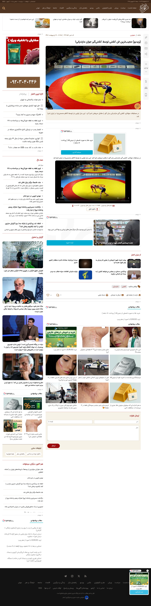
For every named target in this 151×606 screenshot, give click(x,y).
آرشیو (8, 1)
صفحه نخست (132, 8)
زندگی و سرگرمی (71, 8)
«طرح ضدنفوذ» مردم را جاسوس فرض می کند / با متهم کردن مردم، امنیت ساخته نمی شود (23, 384)
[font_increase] (146, 64)
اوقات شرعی (57, 588)
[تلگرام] (65, 576)
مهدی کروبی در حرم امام (32, 196)
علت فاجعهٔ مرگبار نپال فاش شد (29, 182)
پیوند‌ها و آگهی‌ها (82, 588)
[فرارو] (144, 8)
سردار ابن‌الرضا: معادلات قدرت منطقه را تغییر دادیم (63, 261)
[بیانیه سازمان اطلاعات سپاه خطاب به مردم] (85, 275)
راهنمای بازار (83, 8)
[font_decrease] (146, 71)
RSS (3, 1)
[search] (3, 8)
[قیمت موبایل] (146, 95)
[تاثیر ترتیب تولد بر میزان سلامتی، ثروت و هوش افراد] (90, 23)
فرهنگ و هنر (46, 8)
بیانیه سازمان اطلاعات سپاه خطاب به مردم (63, 271)
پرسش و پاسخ (69, 588)
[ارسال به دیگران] (146, 48)
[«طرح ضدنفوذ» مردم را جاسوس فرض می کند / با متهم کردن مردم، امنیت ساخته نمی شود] (22, 366)
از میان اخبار (136, 255)
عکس (98, 8)
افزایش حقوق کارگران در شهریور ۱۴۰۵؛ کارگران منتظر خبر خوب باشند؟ (23, 272)
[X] (78, 576)
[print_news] (146, 42)
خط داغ (40, 160)
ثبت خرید (69, 242)
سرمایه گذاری (77, 152)
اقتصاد (61, 8)
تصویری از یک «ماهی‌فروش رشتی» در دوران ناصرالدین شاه (24, 506)
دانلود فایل (92, 209)
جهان (38, 8)
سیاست (122, 8)
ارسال (53, 446)
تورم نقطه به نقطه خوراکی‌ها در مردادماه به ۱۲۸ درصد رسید (25, 170)
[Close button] (147, 571)
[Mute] (99, 243)
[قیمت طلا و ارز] (146, 82)
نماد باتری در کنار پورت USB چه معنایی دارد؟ (24, 147)
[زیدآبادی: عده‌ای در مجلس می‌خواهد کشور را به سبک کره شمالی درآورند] (134, 275)
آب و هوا (47, 588)
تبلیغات (27, 1)
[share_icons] (145, 53)
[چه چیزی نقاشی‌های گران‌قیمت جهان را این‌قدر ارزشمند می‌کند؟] (139, 23)
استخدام (33, 1)
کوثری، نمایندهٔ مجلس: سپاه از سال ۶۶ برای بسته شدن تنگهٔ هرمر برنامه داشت (24, 140)
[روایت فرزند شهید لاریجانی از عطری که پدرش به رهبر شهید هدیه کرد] (134, 263)
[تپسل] (62, 131)
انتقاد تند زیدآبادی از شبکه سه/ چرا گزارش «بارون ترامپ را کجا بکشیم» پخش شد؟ (24, 225)
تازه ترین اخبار (37, 94)
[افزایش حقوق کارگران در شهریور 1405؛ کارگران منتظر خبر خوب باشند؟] (22, 254)
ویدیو (92, 8)
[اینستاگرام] (72, 576)
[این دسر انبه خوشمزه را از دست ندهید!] (42, 23)
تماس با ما (14, 1)
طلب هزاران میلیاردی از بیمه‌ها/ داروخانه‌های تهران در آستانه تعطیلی (24, 471)
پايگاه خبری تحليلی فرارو (71, 593)
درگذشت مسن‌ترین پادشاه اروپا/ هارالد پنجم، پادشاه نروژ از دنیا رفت (25, 209)
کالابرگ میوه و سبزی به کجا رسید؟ (28, 114)
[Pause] (96, 243)
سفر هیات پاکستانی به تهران (30, 99)
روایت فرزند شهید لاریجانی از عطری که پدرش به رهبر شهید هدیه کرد (111, 261)
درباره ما (21, 1)
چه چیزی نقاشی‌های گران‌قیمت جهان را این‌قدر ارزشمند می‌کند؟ (116, 20)
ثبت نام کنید (139, 592)
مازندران (116, 286)
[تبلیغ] (23, 82)
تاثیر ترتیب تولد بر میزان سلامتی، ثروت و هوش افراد (67, 20)
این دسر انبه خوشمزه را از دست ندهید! (22, 19)
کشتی (124, 286)
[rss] (85, 576)
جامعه (55, 8)
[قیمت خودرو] (146, 88)
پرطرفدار (22, 94)
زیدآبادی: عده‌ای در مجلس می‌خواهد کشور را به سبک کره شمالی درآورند (111, 272)
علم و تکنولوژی (107, 8)
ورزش (116, 8)
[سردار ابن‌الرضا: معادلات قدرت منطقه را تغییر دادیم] (85, 263)
